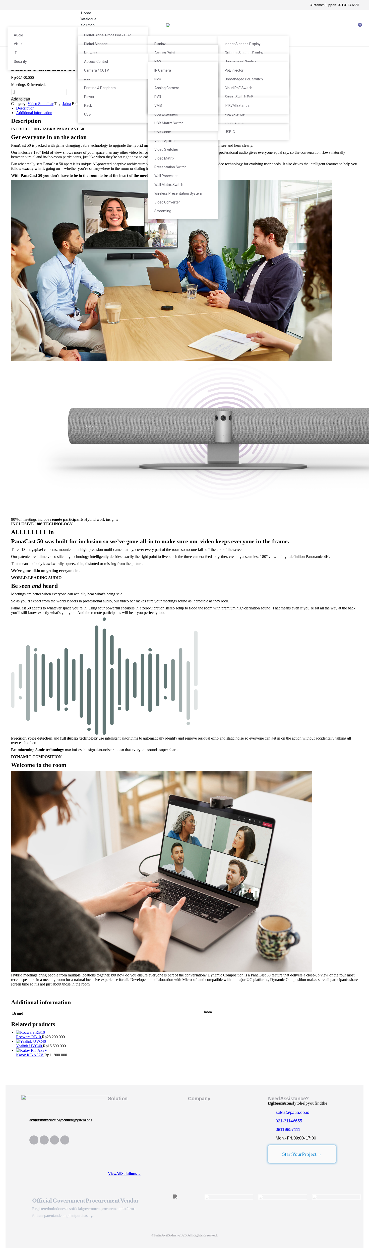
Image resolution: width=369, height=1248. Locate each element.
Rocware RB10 (29, 1037)
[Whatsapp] (54, 1140)
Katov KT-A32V (30, 1055)
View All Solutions (124, 1173)
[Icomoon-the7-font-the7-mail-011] (64, 1140)
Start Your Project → (302, 1154)
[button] (184, 271)
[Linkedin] (33, 1140)
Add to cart (20, 99)
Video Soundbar (40, 103)
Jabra (67, 103)
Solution (118, 1098)
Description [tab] (25, 108)
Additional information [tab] (34, 113)
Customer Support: (334, 5)
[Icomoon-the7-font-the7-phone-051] (44, 1140)
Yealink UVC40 (29, 1046)
